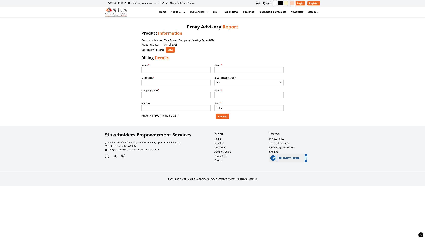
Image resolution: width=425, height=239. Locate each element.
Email (218, 64)
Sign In (312, 11)
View (170, 49)
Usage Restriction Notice (182, 2)
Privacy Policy (276, 138)
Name (145, 64)
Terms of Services (279, 143)
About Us (177, 11)
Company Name (150, 90)
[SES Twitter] (115, 156)
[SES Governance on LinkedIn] (167, 2)
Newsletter (297, 11)
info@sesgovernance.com (143, 2)
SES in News (231, 11)
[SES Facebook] (107, 156)
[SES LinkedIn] (123, 156)
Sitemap (273, 151)
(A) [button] (263, 3)
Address (145, 103)
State (217, 103)
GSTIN (218, 90)
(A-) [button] (258, 3)
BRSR (215, 11)
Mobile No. (147, 77)
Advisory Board (222, 151)
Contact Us (220, 156)
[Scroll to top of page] (420, 234)
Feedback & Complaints (272, 11)
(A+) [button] (268, 3)
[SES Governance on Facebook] (159, 2)
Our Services (198, 11)
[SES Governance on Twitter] (163, 2)
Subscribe (248, 11)
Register (313, 3)
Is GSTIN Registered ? (225, 77)
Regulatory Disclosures (282, 147)
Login (300, 3)
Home (162, 11)
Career (218, 160)
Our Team (220, 147)
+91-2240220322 (118, 2)
